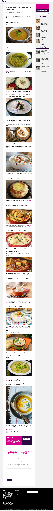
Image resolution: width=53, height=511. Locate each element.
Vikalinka (7, 143)
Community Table (13, 327)
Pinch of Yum (28, 176)
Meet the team (17, 490)
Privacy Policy (17, 493)
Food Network (28, 200)
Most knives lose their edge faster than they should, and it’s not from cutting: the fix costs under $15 (45, 69)
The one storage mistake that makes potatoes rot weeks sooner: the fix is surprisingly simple (44, 22)
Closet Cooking (27, 46)
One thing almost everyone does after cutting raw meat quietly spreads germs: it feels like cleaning (45, 42)
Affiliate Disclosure (18, 494)
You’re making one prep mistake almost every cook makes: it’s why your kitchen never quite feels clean (45, 29)
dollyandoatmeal (9, 429)
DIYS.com (4, 1)
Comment (8, 467)
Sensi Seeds (19, 92)
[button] (19, 35)
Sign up (26, 440)
